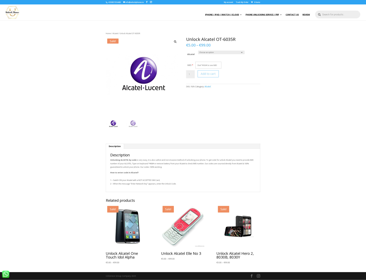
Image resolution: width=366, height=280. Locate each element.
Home (108, 33)
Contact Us (292, 15)
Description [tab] (115, 146)
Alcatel (115, 33)
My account (228, 2)
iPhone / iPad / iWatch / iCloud (222, 15)
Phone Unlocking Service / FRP (262, 15)
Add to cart (208, 74)
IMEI (189, 65)
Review (306, 15)
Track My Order (242, 2)
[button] (175, 41)
